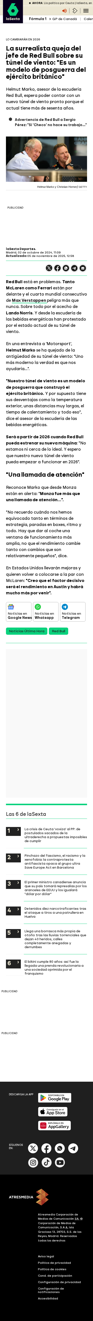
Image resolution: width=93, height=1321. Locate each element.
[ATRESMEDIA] (46, 1198)
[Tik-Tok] (46, 1166)
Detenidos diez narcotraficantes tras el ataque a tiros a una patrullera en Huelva (55, 912)
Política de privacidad (54, 1263)
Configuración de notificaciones (51, 1290)
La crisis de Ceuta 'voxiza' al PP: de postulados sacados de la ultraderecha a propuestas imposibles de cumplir (56, 835)
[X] (49, 270)
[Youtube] (60, 1166)
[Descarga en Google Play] (54, 1102)
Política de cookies (52, 1269)
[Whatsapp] (60, 1152)
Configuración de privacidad (59, 1282)
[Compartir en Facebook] (57, 270)
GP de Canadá (64, 19)
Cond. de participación (55, 1275)
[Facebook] (46, 1152)
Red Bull (58, 631)
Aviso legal (46, 1256)
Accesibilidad (48, 1298)
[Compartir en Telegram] (74, 270)
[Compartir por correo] (83, 270)
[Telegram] (73, 1152)
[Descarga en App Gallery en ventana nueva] (54, 1129)
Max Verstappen (29, 300)
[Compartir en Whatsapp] (66, 270)
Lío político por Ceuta (59, 3)
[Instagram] (33, 1166)
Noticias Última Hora (26, 631)
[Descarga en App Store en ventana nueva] (53, 1115)
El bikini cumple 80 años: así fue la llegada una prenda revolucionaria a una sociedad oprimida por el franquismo (54, 967)
